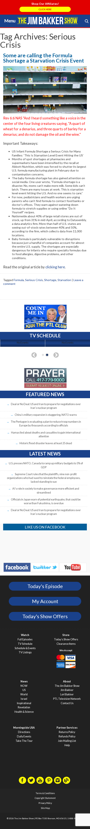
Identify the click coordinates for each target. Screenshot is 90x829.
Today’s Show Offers (66, 639)
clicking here (55, 267)
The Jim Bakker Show (67, 685)
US (24, 690)
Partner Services (67, 727)
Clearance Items (66, 643)
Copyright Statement (45, 798)
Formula (19, 280)
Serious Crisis (34, 280)
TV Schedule (25, 643)
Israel (24, 698)
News (24, 681)
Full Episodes (25, 639)
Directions (24, 732)
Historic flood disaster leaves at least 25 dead (45, 443)
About (67, 681)
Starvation (64, 280)
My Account (45, 601)
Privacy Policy (45, 803)
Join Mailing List (67, 740)
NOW (24, 685)
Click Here (45, 9)
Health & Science (24, 711)
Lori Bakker (67, 694)
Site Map (45, 808)
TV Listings (25, 652)
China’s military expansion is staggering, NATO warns (46, 414)
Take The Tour (24, 740)
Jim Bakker (47, 20)
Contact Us (67, 703)
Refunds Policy (67, 736)
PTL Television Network (67, 698)
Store (65, 635)
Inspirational (24, 703)
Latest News (45, 454)
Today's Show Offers (45, 616)
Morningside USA (24, 727)
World (24, 694)
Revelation (24, 707)
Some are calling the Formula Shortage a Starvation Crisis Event (43, 58)
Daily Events (24, 736)
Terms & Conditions (45, 793)
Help (67, 745)
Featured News (45, 394)
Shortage (50, 280)
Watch (25, 635)
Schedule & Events (25, 648)
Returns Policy (67, 732)
